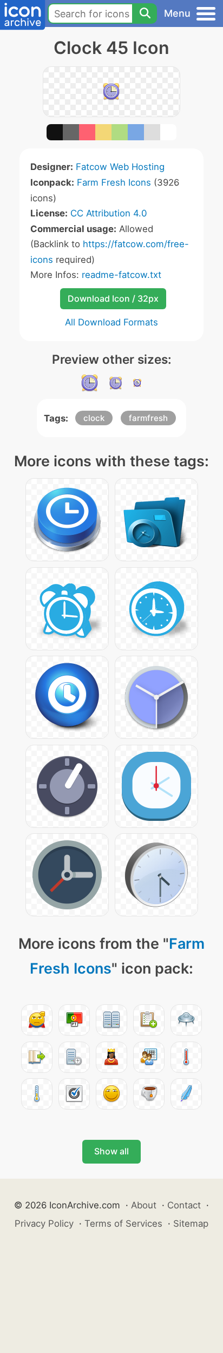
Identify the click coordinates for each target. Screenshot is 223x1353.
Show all (111, 1151)
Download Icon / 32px (113, 298)
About (143, 1205)
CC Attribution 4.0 (108, 213)
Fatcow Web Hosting (120, 166)
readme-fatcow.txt (121, 274)
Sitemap (190, 1223)
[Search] (144, 13)
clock (93, 418)
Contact (184, 1205)
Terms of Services (123, 1223)
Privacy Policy (44, 1223)
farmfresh (148, 418)
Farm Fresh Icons (114, 182)
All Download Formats (111, 322)
